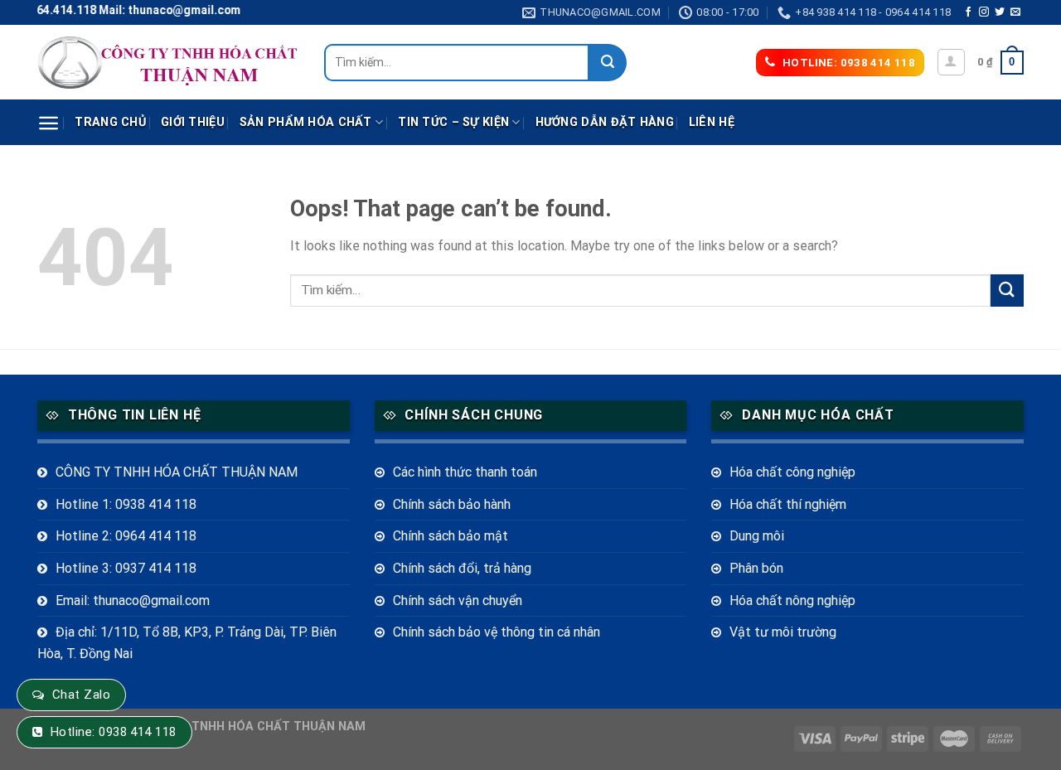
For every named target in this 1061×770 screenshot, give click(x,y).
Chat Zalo (81, 694)
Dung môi (756, 536)
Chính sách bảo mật (450, 536)
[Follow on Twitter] (1000, 12)
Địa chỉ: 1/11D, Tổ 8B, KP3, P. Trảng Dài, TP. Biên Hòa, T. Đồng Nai (187, 642)
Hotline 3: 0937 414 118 (126, 568)
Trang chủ (110, 122)
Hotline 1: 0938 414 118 (126, 504)
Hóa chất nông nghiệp (792, 600)
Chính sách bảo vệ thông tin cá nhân (496, 632)
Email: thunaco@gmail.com (133, 600)
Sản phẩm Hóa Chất (306, 122)
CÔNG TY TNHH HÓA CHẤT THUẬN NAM (177, 472)
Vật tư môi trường (782, 632)
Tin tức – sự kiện (453, 122)
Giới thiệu (193, 122)
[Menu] (48, 123)
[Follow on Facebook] (968, 12)
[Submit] (608, 62)
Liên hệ (711, 122)
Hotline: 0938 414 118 (114, 731)
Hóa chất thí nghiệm (787, 504)
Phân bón (756, 568)
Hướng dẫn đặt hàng (604, 122)
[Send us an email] (1015, 12)
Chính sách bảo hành (452, 504)
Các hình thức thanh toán (465, 472)
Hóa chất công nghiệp (792, 472)
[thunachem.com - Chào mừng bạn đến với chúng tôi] (168, 62)
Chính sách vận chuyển (457, 600)
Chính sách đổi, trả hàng (462, 568)
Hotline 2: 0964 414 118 (126, 536)
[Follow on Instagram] (984, 12)
